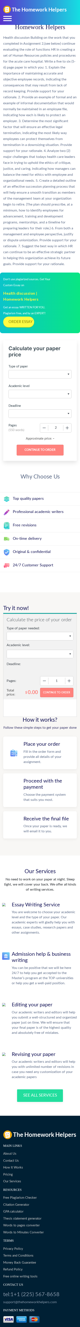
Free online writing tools (20, 1276)
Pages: (11, 681)
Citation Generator (16, 1204)
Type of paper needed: (23, 628)
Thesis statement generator (22, 1218)
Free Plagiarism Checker (20, 1197)
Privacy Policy (13, 1248)
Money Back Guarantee (19, 1262)
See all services (40, 1095)
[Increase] (67, 428)
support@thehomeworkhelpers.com (30, 1302)
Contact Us (11, 1160)
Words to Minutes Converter (23, 1232)
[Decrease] (44, 428)
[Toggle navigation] (7, 18)
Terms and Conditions (18, 1255)
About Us (9, 1153)
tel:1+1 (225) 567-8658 (31, 1294)
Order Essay (21, 322)
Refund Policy (13, 1269)
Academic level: (18, 645)
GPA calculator (13, 1211)
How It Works (13, 1167)
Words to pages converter (21, 1225)
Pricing (8, 1174)
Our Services (12, 1181)
